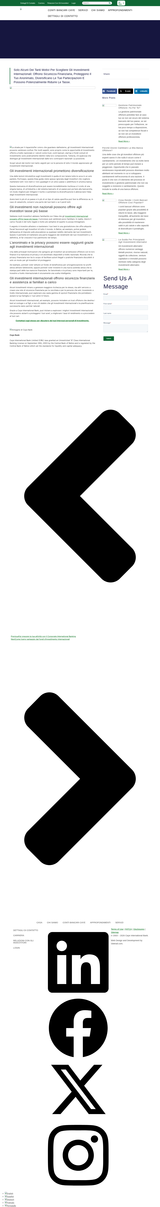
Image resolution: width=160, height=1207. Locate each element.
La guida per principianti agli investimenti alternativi (132, 240)
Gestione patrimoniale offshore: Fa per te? (130, 106)
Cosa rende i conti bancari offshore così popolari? (133, 201)
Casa (39, 922)
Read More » (124, 141)
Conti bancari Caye (61, 10)
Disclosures (138, 929)
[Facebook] (78, 1058)
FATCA (128, 929)
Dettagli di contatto (27, 3)
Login (74, 3)
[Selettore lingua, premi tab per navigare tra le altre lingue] (121, 3)
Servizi (83, 10)
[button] (109, 91)
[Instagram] (78, 1189)
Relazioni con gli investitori (58, 3)
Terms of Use (117, 929)
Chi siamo (98, 10)
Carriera (41, 3)
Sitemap (115, 932)
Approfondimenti (120, 10)
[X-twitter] (78, 1119)
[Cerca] (109, 3)
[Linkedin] (78, 996)
